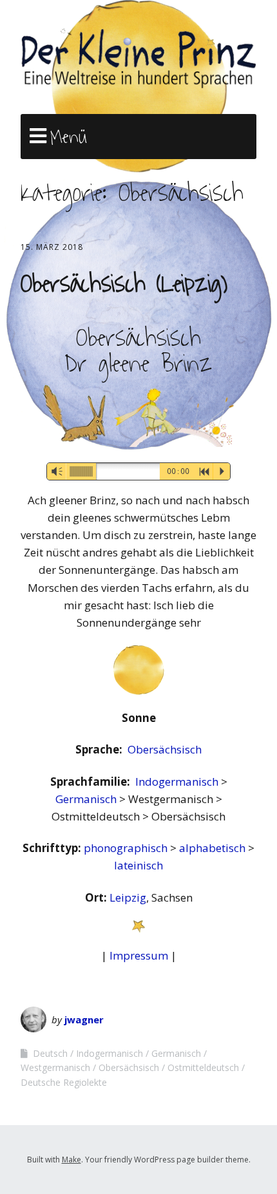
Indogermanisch (178, 781)
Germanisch (87, 798)
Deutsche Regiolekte (64, 1082)
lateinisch (138, 865)
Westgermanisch (55, 1067)
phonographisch (127, 847)
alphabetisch (213, 847)
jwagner (84, 1019)
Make (71, 1159)
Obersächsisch (165, 749)
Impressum (139, 955)
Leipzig (128, 897)
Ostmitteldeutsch (203, 1067)
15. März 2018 (52, 247)
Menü (68, 137)
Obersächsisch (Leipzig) (124, 284)
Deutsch (50, 1053)
